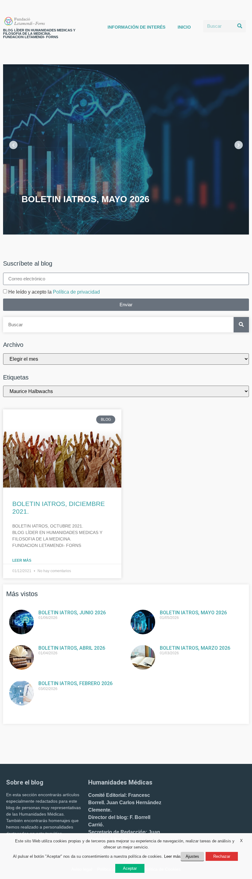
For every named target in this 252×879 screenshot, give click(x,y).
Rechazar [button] (221, 856)
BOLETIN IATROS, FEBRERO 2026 (75, 683)
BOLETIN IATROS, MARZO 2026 (195, 648)
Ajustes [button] (192, 856)
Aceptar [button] (130, 868)
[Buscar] (240, 26)
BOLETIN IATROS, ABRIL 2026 (71, 648)
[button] (13, 145)
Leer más (21, 560)
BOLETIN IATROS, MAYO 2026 (193, 613)
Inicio (184, 27)
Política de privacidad (76, 292)
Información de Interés (136, 27)
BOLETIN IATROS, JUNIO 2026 (72, 613)
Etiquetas (16, 377)
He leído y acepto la (54, 292)
